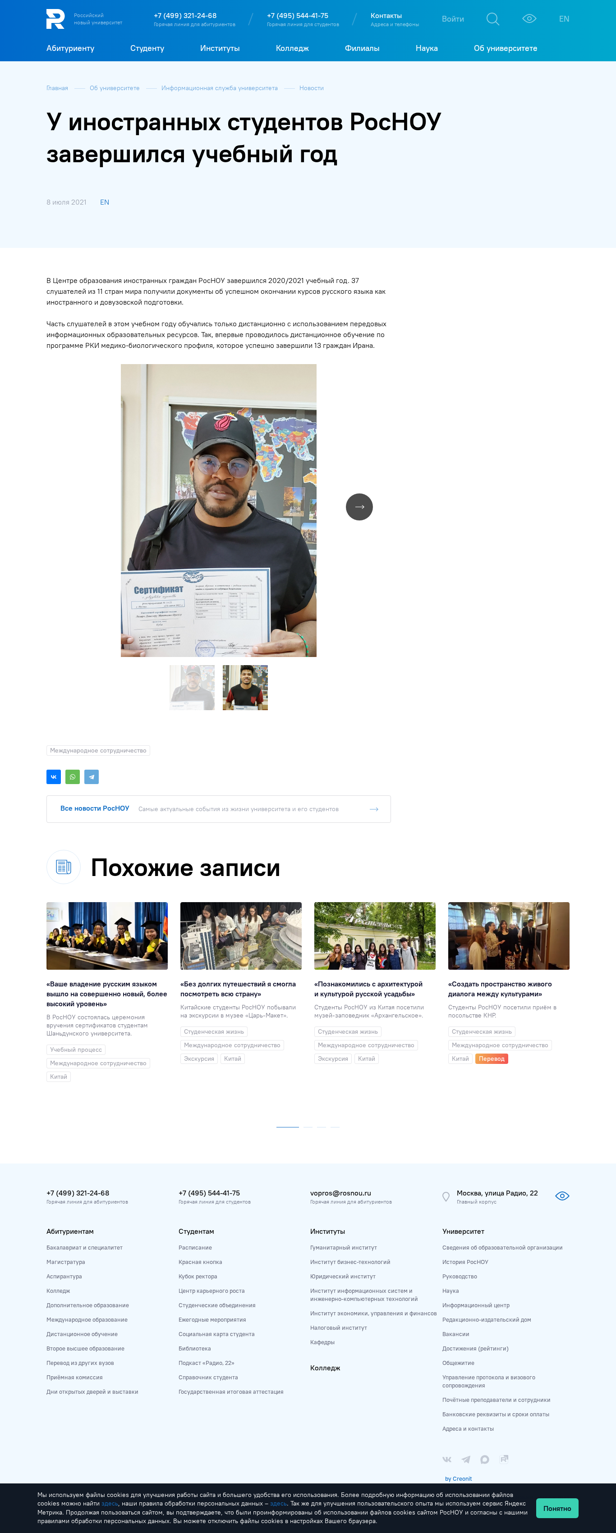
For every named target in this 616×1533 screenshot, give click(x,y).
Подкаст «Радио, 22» (206, 1362)
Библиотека (195, 1348)
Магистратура (65, 1261)
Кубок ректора (198, 1276)
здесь (109, 1503)
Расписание (195, 1247)
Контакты (386, 15)
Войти (453, 19)
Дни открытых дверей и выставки (92, 1391)
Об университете (116, 88)
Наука (450, 1290)
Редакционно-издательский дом (486, 1319)
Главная (58, 88)
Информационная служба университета (220, 88)
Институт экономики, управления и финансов (373, 1313)
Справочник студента (208, 1377)
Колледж (58, 1290)
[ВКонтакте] (53, 777)
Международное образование (87, 1319)
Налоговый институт (338, 1327)
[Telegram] (91, 777)
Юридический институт (343, 1276)
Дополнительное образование (87, 1305)
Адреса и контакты (468, 1428)
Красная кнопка (200, 1261)
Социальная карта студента (217, 1333)
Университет (463, 1231)
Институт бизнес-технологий (350, 1261)
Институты (327, 1231)
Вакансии (455, 1333)
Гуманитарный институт (343, 1247)
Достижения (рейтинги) (475, 1348)
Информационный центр (476, 1305)
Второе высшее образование (85, 1348)
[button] (383, 372)
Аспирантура (64, 1276)
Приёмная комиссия (74, 1377)
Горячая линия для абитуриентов (194, 24)
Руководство (459, 1276)
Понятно (557, 1508)
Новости (311, 88)
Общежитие (458, 1362)
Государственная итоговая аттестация (231, 1391)
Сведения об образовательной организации (502, 1247)
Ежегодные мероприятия (212, 1319)
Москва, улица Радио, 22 (497, 1192)
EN (564, 19)
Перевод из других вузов (80, 1362)
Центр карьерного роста (212, 1290)
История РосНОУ (465, 1261)
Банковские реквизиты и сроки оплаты (495, 1414)
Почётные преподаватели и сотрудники (496, 1399)
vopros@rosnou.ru (340, 1192)
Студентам (196, 1231)
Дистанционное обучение (82, 1333)
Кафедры (322, 1342)
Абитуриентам (70, 1231)
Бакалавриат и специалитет (84, 1247)
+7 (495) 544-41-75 (297, 15)
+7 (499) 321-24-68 (185, 15)
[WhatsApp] (72, 777)
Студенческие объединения (217, 1305)
